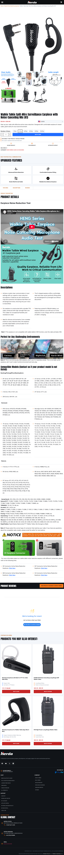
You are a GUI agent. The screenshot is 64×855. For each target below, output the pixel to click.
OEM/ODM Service (39, 787)
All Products (4, 790)
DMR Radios (3, 785)
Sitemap (37, 789)
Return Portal (4, 808)
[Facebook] (2, 763)
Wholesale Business (40, 784)
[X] (9, 763)
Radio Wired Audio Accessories (11, 6)
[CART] (61, 2)
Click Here (12, 568)
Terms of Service (56, 853)
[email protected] (8, 843)
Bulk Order (37, 780)
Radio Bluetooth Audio (6, 778)
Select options (48, 691)
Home (2, 6)
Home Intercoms (5, 787)
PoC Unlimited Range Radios (7, 780)
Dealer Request (38, 782)
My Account (4, 800)
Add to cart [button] (16, 691)
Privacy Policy (46, 853)
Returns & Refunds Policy (7, 805)
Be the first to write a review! (32, 624)
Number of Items (5, 131)
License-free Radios (6, 782)
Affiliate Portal (5, 803)
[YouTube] (5, 763)
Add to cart (38, 134)
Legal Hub (3, 810)
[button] (2, 2)
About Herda (38, 777)
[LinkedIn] (13, 763)
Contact (3, 795)
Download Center (5, 798)
